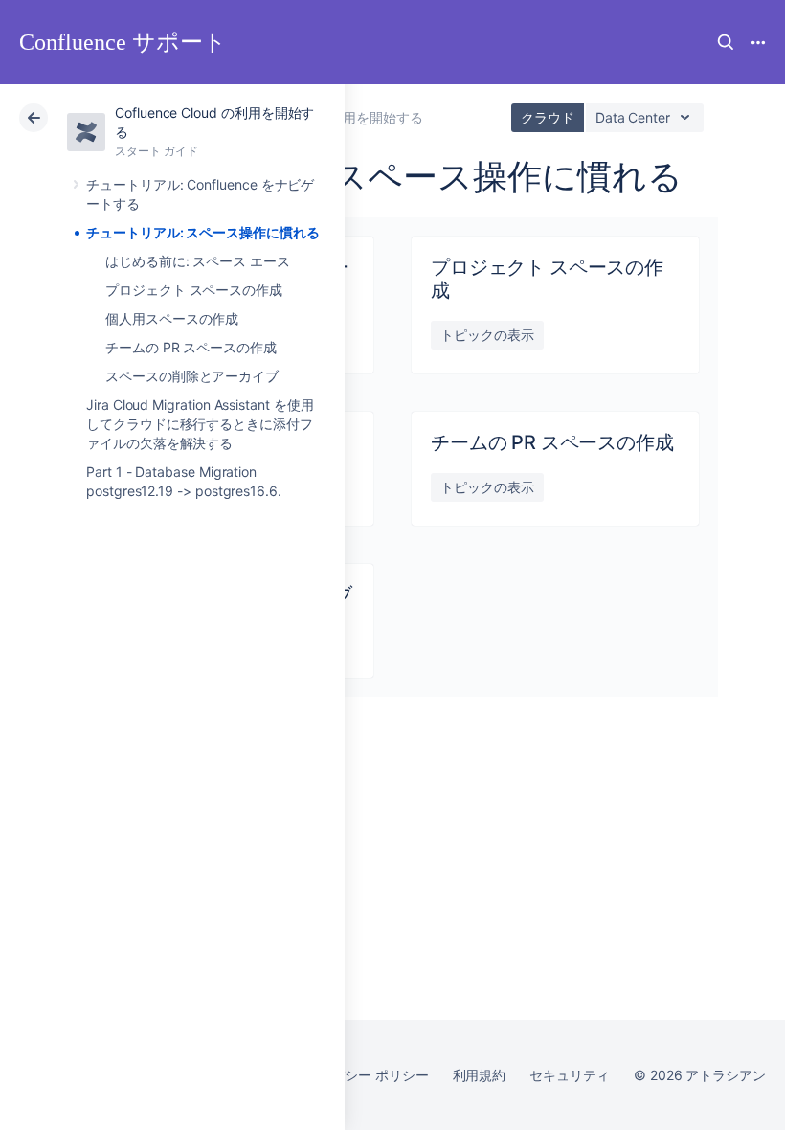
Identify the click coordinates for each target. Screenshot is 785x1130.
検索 (725, 42)
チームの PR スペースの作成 (191, 347)
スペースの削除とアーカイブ (192, 376)
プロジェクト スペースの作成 (193, 290)
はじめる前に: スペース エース (197, 261)
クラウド (547, 117)
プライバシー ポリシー (359, 1075)
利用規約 (479, 1075)
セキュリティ (569, 1075)
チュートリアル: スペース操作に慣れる (203, 232)
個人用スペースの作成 (171, 318)
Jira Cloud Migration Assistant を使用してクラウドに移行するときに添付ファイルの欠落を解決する (200, 423)
